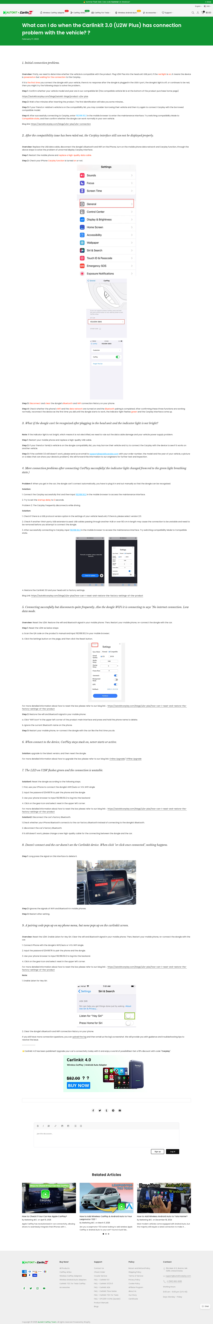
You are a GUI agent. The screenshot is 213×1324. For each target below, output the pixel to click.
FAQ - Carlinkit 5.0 (101, 1279)
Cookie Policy (134, 1283)
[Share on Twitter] (100, 1110)
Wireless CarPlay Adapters (71, 1276)
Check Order (99, 1272)
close (5, 2)
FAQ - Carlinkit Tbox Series (105, 1291)
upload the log (79, 1036)
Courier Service (100, 1276)
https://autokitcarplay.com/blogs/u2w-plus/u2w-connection (61, 124)
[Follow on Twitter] (31, 1288)
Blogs (96, 1306)
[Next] (186, 1197)
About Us (132, 1291)
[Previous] (26, 1197)
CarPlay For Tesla (101, 12)
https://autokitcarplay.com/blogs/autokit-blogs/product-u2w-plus (55, 96)
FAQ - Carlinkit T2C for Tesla (106, 1295)
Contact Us (99, 1268)
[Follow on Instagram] (37, 1288)
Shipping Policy (135, 1272)
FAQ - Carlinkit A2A (102, 1287)
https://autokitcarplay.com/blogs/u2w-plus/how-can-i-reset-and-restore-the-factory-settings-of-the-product (87, 595)
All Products (65, 1268)
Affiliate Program (136, 1287)
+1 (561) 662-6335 (174, 1281)
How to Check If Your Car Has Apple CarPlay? (44, 1216)
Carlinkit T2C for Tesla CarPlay (72, 1283)
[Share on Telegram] (113, 1110)
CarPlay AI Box (81, 12)
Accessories (151, 12)
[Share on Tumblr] (106, 1110)
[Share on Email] (120, 1110)
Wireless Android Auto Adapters (73, 1279)
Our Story (133, 1295)
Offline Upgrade (134, 758)
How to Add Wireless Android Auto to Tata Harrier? (162, 1216)
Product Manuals (101, 1302)
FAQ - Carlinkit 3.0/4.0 (103, 1283)
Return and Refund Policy (139, 1268)
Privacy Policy (134, 1279)
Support (168, 12)
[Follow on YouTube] (44, 1288)
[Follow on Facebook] (24, 1288)
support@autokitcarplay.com (178, 1276)
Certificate (133, 1299)
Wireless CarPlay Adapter (55, 12)
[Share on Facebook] (93, 1110)
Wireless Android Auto (129, 12)
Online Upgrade (117, 758)
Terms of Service (136, 1276)
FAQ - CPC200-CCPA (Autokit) (107, 1299)
